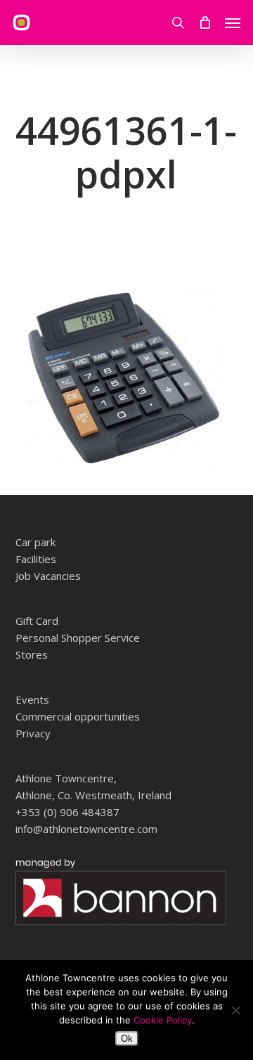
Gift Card (36, 621)
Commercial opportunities (77, 716)
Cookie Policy (163, 1020)
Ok (127, 1038)
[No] (235, 1010)
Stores (31, 654)
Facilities (35, 559)
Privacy (33, 733)
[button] (232, 22)
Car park (35, 542)
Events (32, 699)
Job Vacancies (48, 576)
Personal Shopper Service (77, 638)
